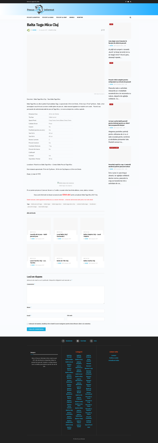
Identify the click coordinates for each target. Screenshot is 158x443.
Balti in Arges (69, 365)
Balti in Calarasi (69, 401)
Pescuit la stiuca (89, 413)
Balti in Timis (79, 418)
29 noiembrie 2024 (119, 169)
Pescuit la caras (47, 17)
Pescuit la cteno (89, 405)
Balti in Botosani (69, 381)
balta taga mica (56, 204)
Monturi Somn (88, 381)
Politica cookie (113, 358)
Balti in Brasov (69, 389)
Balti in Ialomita (78, 370)
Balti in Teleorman (79, 415)
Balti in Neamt (79, 391)
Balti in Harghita (79, 362)
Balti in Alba (69, 359)
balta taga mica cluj (69, 204)
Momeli (71, 17)
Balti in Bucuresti (69, 393)
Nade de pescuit (88, 389)
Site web (69, 315)
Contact (113, 355)
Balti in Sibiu (79, 408)
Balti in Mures (79, 387)
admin (34, 30)
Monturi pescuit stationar (89, 372)
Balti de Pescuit (69, 356)
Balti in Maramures (79, 379)
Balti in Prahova (78, 398)
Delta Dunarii (88, 360)
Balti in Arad (69, 362)
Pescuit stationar (89, 417)
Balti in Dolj (69, 425)
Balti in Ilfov (79, 376)
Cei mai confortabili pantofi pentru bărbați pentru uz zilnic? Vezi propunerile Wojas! (119, 123)
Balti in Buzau (69, 397)
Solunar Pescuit (88, 421)
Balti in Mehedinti (79, 383)
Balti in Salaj (79, 401)
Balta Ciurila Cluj (89, 261)
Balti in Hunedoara (79, 366)
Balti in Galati (69, 428)
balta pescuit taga (36, 204)
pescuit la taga (32, 206)
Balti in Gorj (78, 359)
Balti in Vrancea (88, 356)
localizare (93, 204)
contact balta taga (82, 204)
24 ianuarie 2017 (43, 30)
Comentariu (31, 284)
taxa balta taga (43, 206)
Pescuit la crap (61, 17)
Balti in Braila (69, 385)
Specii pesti (88, 425)
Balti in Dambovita (69, 421)
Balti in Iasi (79, 374)
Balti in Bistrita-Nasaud (69, 376)
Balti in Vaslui (79, 425)
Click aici (66, 195)
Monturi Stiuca (88, 385)
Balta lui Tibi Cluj (62, 261)
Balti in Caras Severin (69, 406)
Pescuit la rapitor (33, 17)
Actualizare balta (114, 360)
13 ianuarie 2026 (119, 45)
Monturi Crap (89, 368)
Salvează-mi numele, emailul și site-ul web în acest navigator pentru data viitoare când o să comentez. (60, 324)
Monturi (80, 17)
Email (29, 315)
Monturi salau (88, 377)
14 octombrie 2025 (119, 84)
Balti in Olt (79, 395)
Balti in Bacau (69, 369)
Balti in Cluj (52, 30)
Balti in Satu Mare (79, 404)
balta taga (47, 204)
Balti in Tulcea (79, 421)
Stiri (111, 24)
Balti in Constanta (69, 413)
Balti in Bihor (69, 372)
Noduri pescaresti (88, 393)
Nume (29, 307)
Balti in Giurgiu (79, 356)
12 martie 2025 (118, 127)
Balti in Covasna (69, 417)
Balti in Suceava (78, 411)
